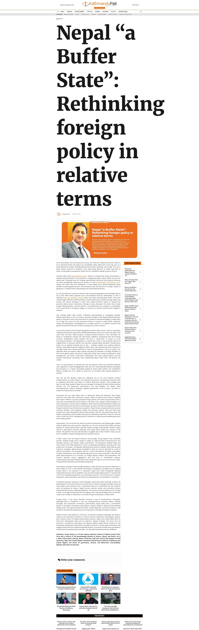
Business (69, 11)
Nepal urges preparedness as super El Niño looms (66, 588)
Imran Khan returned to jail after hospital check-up (88, 608)
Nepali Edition (99, 8)
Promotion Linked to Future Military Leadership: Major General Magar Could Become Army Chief (131, 298)
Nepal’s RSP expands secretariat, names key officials (88, 589)
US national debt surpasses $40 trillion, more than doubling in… (110, 608)
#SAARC (77, 14)
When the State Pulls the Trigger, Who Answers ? (131, 281)
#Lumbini (94, 14)
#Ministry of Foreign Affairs (125, 14)
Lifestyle (89, 11)
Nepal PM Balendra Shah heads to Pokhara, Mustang (66, 608)
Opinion (97, 11)
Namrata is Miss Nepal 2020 (132, 628)
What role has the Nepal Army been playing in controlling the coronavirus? (132, 623)
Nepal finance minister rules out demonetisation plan (110, 589)
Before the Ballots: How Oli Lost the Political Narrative (131, 289)
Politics (113, 11)
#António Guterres (113, 14)
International (123, 11)
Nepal (62, 11)
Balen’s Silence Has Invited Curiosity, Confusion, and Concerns (131, 330)
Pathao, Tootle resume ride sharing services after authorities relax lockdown (66, 623)
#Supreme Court (85, 14)
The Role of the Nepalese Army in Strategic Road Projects (88, 623)
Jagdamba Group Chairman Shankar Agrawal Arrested (130, 338)
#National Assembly (68, 14)
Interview (105, 11)
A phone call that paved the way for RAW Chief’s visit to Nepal (110, 623)
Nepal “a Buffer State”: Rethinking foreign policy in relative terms (132, 308)
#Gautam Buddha (102, 14)
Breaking (59, 19)
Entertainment (79, 11)
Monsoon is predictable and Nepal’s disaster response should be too (131, 272)
